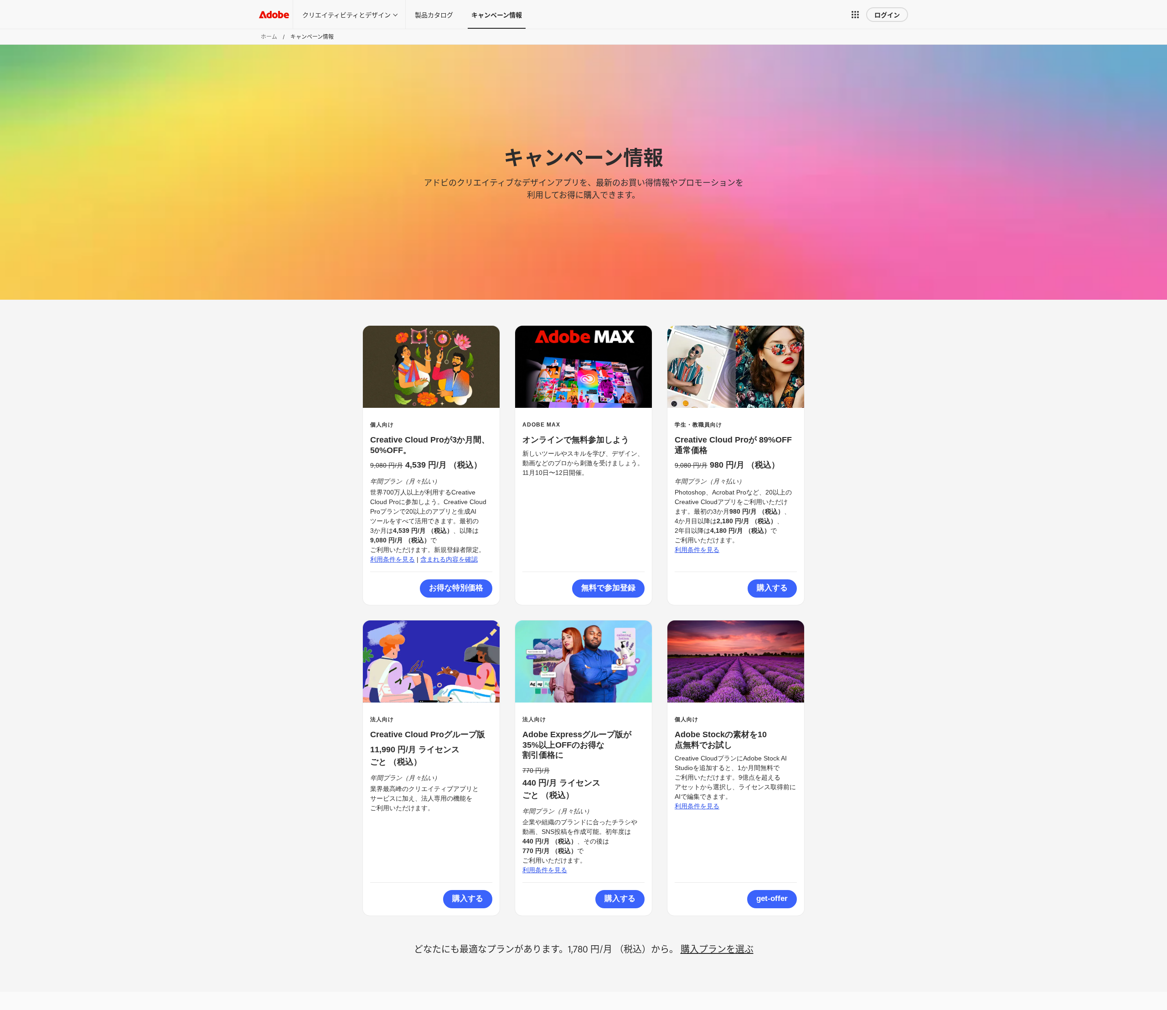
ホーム (269, 36)
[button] (857, 14)
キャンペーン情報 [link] (496, 14)
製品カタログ (434, 14)
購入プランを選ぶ (717, 948)
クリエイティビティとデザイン (346, 14)
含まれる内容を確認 (449, 559)
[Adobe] (274, 14)
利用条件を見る (392, 559)
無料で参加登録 (608, 587)
